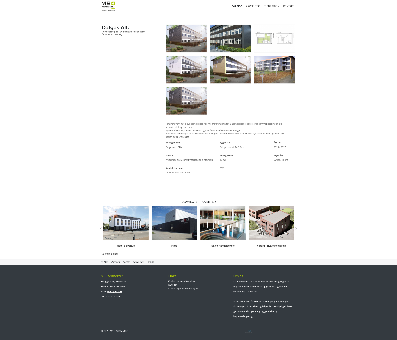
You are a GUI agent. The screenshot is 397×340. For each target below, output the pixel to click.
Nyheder (172, 284)
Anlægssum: (226, 155)
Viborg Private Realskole (271, 245)
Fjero (174, 245)
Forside (237, 6)
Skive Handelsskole (223, 245)
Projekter (253, 6)
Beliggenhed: (173, 142)
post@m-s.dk (114, 291)
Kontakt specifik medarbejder (183, 288)
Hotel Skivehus (126, 245)
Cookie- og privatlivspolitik (181, 281)
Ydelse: (170, 155)
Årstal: (277, 142)
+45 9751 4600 (117, 286)
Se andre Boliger (110, 253)
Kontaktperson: (174, 168)
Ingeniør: (279, 155)
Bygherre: (225, 142)
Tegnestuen (271, 6)
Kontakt (288, 6)
